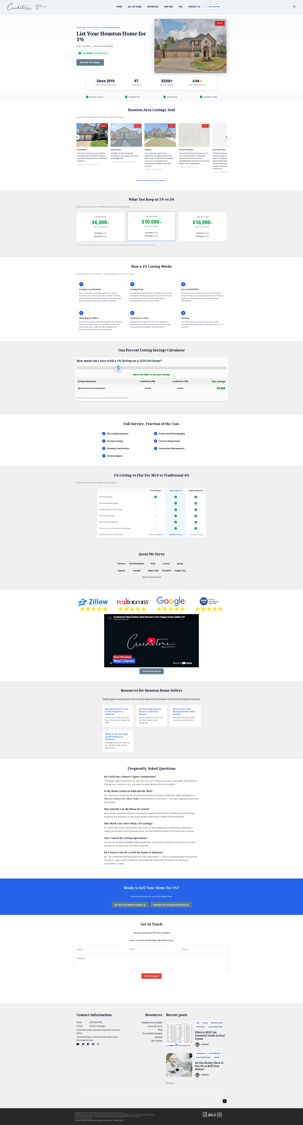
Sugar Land (153, 570)
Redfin (136, 798)
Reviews (158, 1037)
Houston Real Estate (216, 1027)
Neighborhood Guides (152, 1022)
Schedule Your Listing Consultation (169, 905)
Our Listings (156, 1040)
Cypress (121, 570)
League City (180, 570)
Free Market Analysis (152, 1033)
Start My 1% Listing (89, 62)
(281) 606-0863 (95, 1022)
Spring (180, 563)
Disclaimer (108, 1120)
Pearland (166, 570)
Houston (121, 563)
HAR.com (108, 798)
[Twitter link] (83, 1044)
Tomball (136, 570)
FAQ (180, 6)
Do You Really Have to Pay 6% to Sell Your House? (209, 1066)
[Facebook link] (88, 1044)
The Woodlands (136, 563)
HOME (119, 6)
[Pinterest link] (93, 1044)
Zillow (129, 798)
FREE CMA (168, 6)
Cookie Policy (119, 1120)
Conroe (166, 563)
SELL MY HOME (134, 6)
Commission (200, 1053)
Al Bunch (205, 1044)
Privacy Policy (80, 1120)
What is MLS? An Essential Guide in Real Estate (210, 1035)
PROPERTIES (152, 6)
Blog (160, 1029)
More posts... (171, 1083)
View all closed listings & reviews (151, 180)
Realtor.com (119, 798)
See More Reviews (150, 671)
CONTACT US (194, 6)
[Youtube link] (78, 1044)
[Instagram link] (98, 1044)
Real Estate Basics (217, 1023)
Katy (153, 563)
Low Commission (215, 1053)
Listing (205, 1023)
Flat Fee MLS (200, 1027)
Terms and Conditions (95, 1120)
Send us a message (97, 1026)
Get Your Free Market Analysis (128, 905)
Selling (216, 1057)
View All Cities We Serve (151, 577)
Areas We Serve (155, 1026)
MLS (197, 1023)
